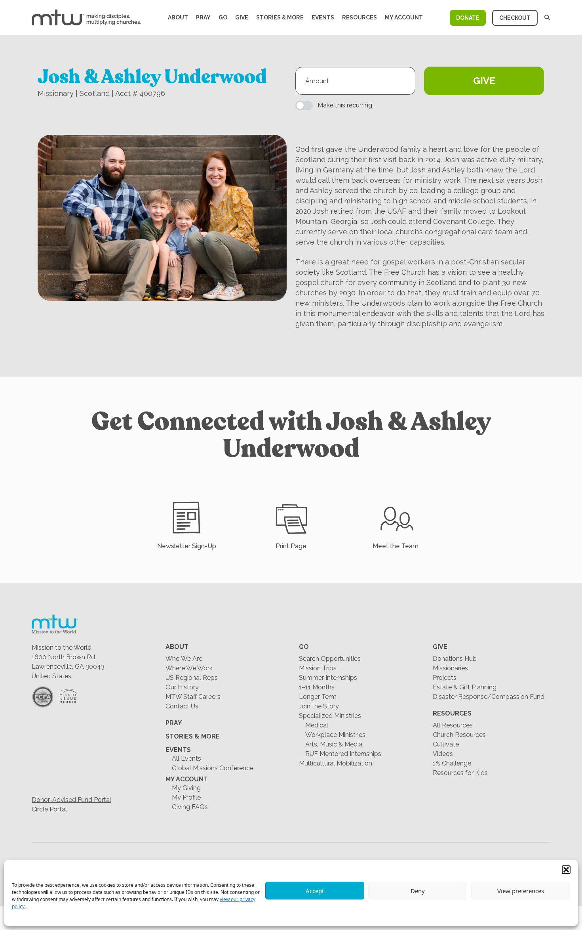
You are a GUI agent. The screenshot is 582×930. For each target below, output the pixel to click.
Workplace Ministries (335, 735)
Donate (467, 18)
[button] (566, 870)
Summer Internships (328, 677)
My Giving (186, 788)
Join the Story (319, 706)
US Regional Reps (191, 677)
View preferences (520, 891)
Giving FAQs (190, 807)
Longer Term (318, 696)
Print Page (291, 546)
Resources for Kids (460, 773)
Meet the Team (395, 546)
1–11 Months (317, 687)
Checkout (515, 18)
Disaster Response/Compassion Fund (488, 696)
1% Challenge (452, 763)
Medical (316, 725)
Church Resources (459, 735)
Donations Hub (455, 658)
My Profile (186, 797)
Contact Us (181, 706)
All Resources (453, 725)
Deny (418, 891)
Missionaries (450, 668)
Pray (203, 17)
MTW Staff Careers (193, 696)
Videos (443, 754)
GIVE (484, 80)
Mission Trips (318, 668)
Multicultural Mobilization (335, 763)
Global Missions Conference (212, 768)
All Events (186, 758)
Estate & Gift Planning (464, 687)
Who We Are (183, 658)
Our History (182, 687)
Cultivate (446, 744)
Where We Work (189, 668)
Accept (315, 891)
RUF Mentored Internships (343, 754)
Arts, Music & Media (333, 744)
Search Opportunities (330, 658)
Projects (444, 677)
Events (323, 17)
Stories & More (280, 17)
